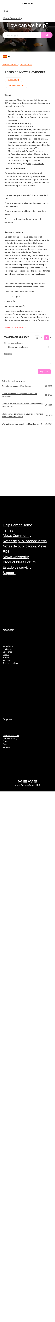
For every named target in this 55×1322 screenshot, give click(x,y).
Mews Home (8, 646)
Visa (30, 154)
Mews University (16, 556)
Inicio (6, 11)
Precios (6, 657)
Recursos (7, 660)
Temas (8, 530)
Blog (5, 744)
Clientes (6, 654)
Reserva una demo (10, 663)
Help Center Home (17, 525)
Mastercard (39, 154)
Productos (7, 649)
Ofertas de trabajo (10, 738)
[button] (37, 337)
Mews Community (12, 18)
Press (5, 741)
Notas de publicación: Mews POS (25, 548)
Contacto (6, 747)
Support (9, 572)
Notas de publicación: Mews (25, 540)
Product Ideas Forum (19, 562)
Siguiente (44, 371)
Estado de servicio (17, 567)
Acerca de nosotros (11, 735)
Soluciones (7, 651)
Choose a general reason (13, 343)
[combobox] (21, 35)
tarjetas (24, 154)
